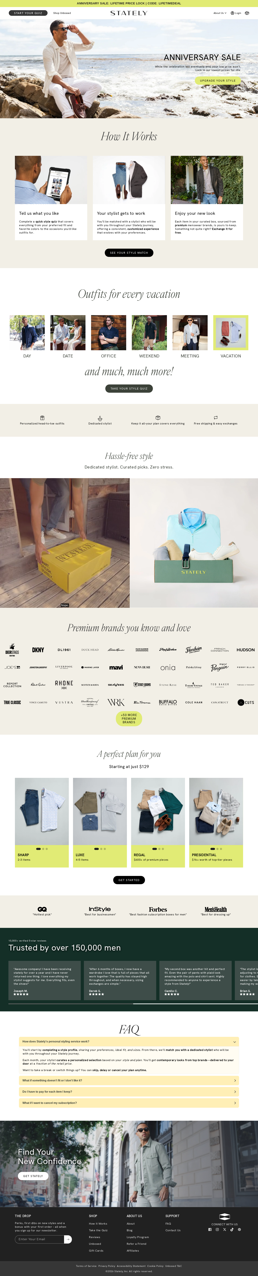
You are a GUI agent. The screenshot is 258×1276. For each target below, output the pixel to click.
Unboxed (95, 1244)
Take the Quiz (98, 1230)
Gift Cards (96, 1250)
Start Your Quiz (28, 13)
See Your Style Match (129, 253)
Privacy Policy (106, 1266)
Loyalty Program (138, 1237)
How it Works (98, 1223)
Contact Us (173, 1230)
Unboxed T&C (173, 1266)
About (131, 1223)
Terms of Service (86, 1266)
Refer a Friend (136, 1244)
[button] (245, 13)
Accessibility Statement (131, 1266)
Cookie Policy (155, 1266)
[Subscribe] (68, 1239)
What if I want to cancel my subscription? (49, 1102)
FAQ (168, 1223)
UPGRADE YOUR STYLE (218, 80)
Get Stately (33, 1176)
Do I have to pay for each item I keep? (47, 1091)
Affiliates (133, 1250)
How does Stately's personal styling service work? (55, 1041)
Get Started (129, 880)
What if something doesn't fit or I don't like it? (52, 1080)
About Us (219, 13)
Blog (130, 1230)
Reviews (94, 1237)
